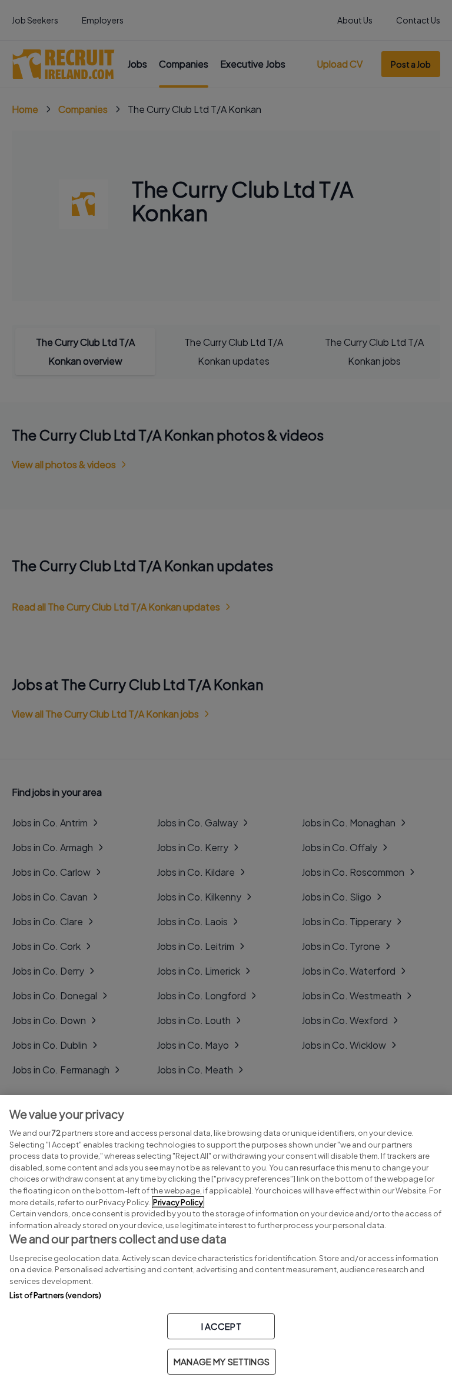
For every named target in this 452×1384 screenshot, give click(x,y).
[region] (226, 1239)
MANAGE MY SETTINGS (222, 1361)
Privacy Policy (178, 1202)
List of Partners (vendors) (55, 1295)
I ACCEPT (221, 1326)
